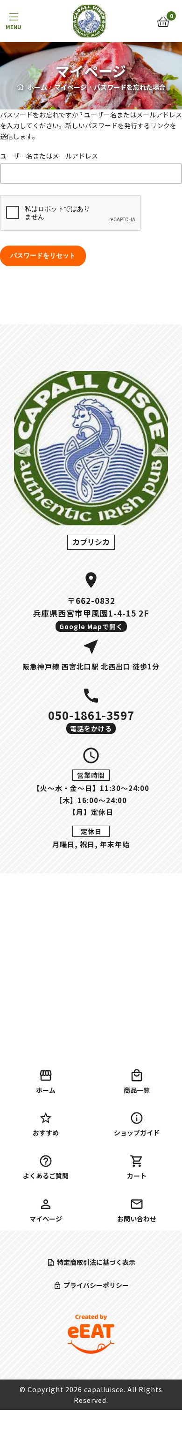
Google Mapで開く (91, 626)
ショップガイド (137, 1132)
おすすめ (46, 1132)
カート (137, 1175)
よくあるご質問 (46, 1175)
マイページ (70, 87)
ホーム (37, 87)
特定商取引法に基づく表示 (96, 1262)
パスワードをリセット (43, 255)
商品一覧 (137, 1090)
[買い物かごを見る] (163, 21)
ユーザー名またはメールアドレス (49, 155)
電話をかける (91, 728)
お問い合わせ (136, 1218)
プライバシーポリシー (96, 1285)
